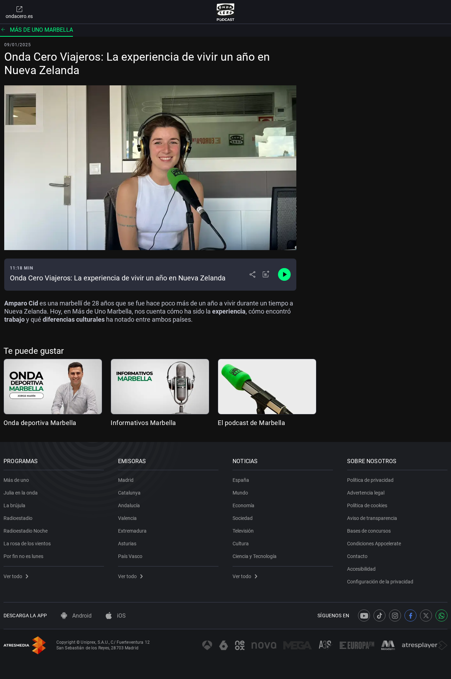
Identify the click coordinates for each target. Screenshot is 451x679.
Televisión (243, 531)
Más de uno (16, 480)
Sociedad (243, 518)
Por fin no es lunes (23, 556)
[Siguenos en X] (426, 616)
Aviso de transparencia (372, 518)
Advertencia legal (365, 493)
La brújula (14, 505)
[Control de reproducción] (284, 274)
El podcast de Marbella (251, 422)
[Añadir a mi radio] (266, 274)
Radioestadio (18, 518)
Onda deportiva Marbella (40, 422)
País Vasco (130, 556)
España (241, 480)
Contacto (357, 556)
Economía (243, 505)
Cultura (241, 543)
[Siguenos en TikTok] (379, 616)
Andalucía (129, 505)
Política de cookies (367, 505)
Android (81, 615)
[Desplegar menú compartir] (252, 274)
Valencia (127, 518)
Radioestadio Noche (26, 531)
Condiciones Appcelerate (374, 543)
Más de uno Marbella (41, 29)
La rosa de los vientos (27, 543)
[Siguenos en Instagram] (395, 616)
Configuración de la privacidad (380, 581)
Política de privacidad (370, 480)
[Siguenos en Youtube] (364, 616)
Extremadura (132, 531)
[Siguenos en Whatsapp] (441, 616)
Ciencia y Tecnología (255, 556)
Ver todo (13, 576)
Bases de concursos (369, 531)
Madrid (126, 480)
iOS (121, 615)
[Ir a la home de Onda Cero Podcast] (225, 12)
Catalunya (129, 493)
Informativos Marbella (143, 422)
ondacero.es (19, 16)
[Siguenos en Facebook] (410, 616)
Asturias (127, 543)
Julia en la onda (21, 493)
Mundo (240, 493)
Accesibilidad (361, 569)
